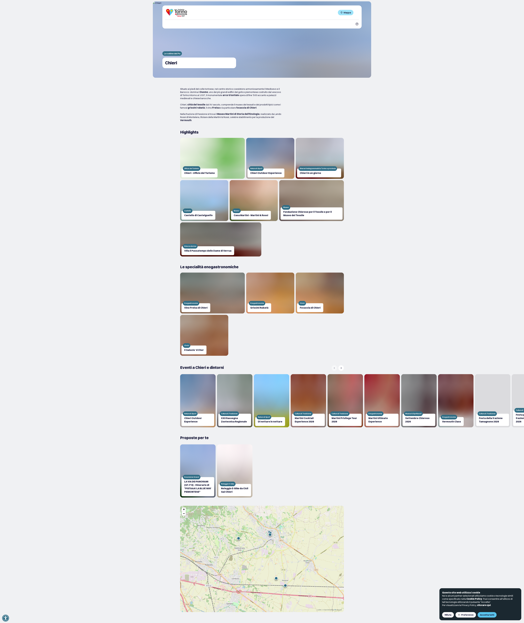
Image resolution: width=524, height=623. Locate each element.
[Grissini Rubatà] (270, 293)
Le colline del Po (172, 53)
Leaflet (319, 610)
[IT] (357, 24)
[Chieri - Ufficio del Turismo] (212, 158)
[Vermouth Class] (456, 400)
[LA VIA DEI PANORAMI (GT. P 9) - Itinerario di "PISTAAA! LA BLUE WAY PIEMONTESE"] (198, 471)
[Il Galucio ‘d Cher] (204, 335)
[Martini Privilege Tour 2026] (345, 400)
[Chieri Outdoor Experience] (270, 158)
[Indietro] (334, 368)
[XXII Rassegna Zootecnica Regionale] (234, 400)
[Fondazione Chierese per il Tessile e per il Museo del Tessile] (311, 200)
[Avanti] (341, 368)
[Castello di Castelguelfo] (204, 200)
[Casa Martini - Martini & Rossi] (254, 200)
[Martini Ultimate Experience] (382, 400)
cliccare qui (484, 605)
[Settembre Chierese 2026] (419, 400)
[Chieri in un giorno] (320, 158)
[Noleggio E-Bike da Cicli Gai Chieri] (234, 471)
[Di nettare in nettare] (271, 400)
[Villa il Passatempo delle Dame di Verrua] (220, 239)
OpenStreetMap (329, 610)
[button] (285, 585)
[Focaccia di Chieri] (320, 293)
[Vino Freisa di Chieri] (212, 293)
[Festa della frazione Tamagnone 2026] (492, 400)
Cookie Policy (474, 598)
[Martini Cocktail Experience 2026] (308, 400)
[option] (198, 400)
